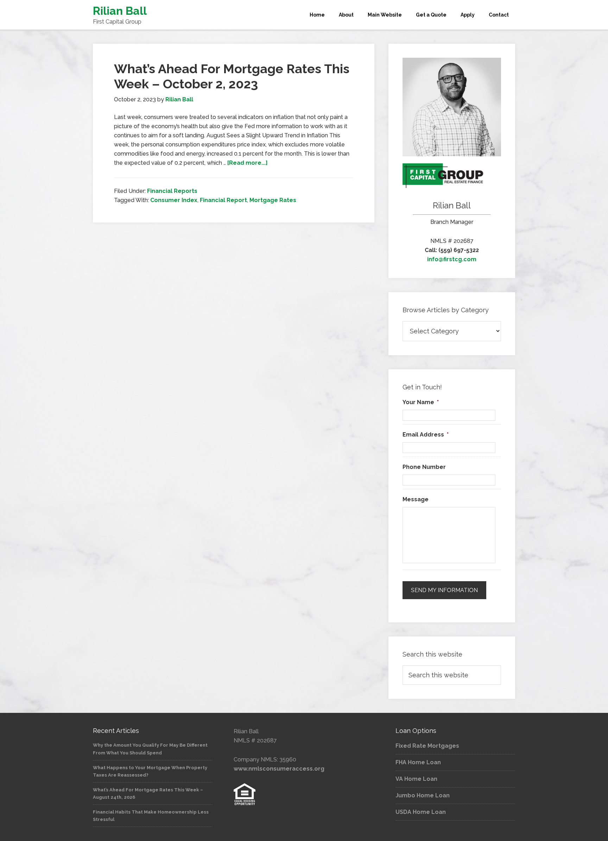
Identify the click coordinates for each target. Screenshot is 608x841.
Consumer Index (173, 200)
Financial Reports (172, 191)
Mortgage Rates (272, 200)
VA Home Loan (416, 779)
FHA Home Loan (418, 762)
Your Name (421, 402)
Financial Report (223, 200)
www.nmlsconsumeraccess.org (279, 768)
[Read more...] (247, 162)
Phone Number (424, 467)
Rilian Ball (120, 10)
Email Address (426, 434)
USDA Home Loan (420, 812)
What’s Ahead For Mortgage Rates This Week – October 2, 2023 (231, 76)
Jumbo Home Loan (422, 795)
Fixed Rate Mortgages (427, 745)
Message (416, 499)
